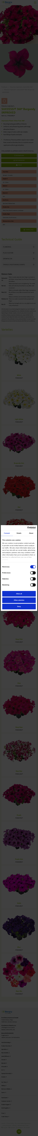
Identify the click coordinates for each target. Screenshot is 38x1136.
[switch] (33, 572)
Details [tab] (19, 533)
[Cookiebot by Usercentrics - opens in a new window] (27, 528)
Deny (19, 606)
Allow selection (19, 600)
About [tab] (31, 533)
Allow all (19, 594)
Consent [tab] (7, 533)
